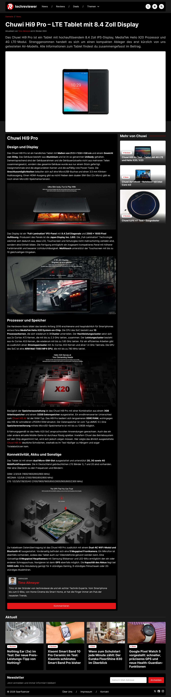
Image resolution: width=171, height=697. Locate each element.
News (45, 6)
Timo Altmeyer (24, 31)
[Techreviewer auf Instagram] (163, 691)
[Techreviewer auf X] (155, 691)
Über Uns (67, 691)
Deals (76, 6)
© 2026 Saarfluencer (18, 691)
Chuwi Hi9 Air (19, 418)
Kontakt (104, 691)
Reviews (60, 6)
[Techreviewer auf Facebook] (159, 691)
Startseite (9, 17)
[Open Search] (148, 6)
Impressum (86, 691)
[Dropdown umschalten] (98, 6)
